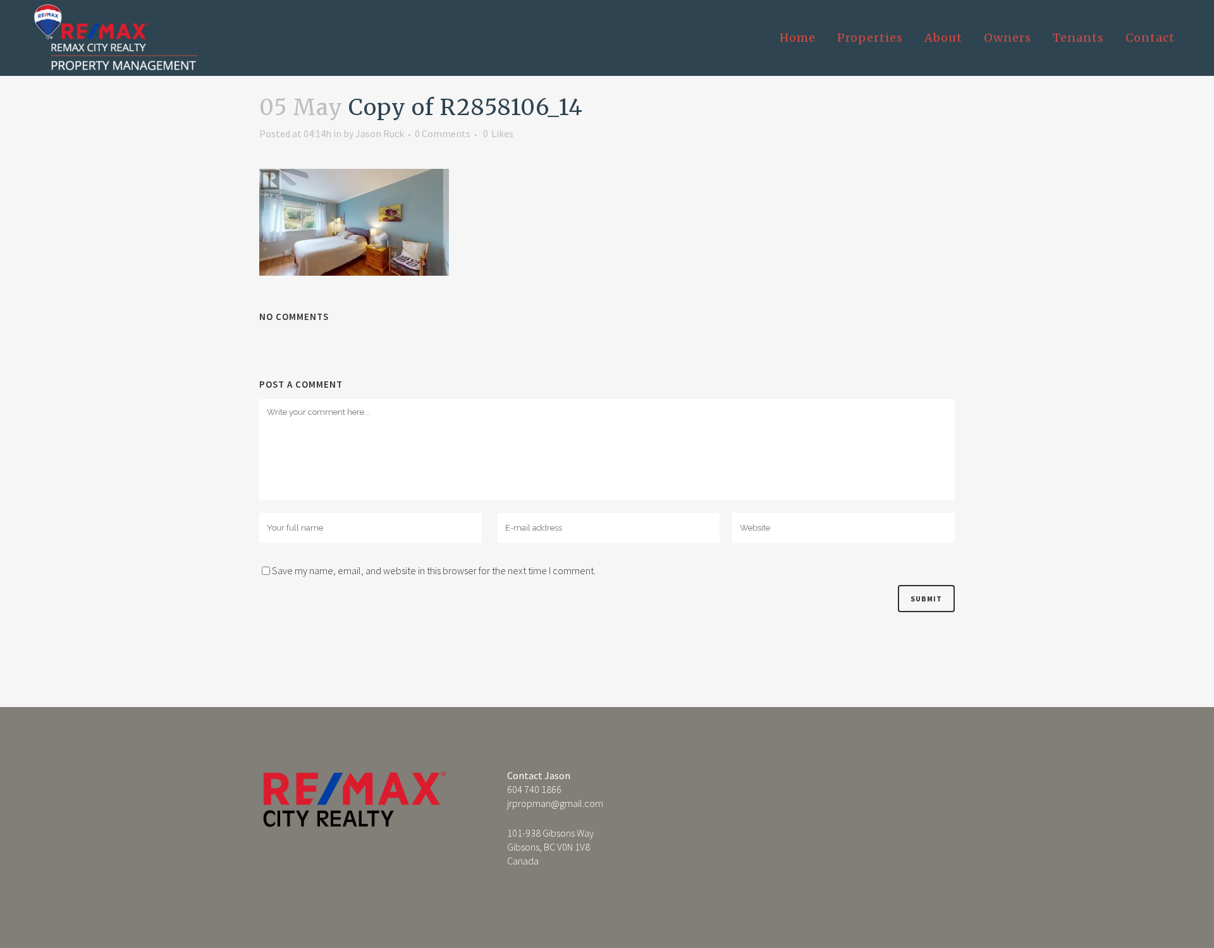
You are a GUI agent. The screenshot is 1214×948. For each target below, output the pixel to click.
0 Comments (442, 133)
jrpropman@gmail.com (555, 803)
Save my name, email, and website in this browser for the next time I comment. (434, 570)
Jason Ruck (379, 133)
